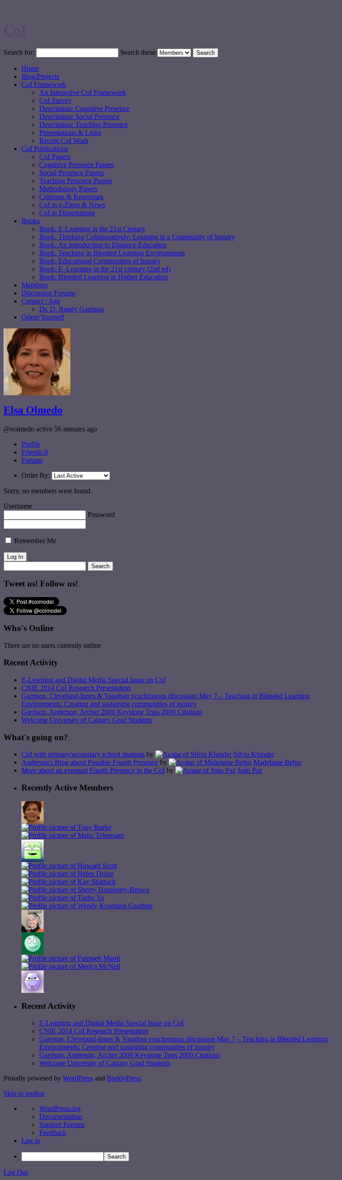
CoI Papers (54, 156)
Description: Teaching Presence (83, 124)
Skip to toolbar (24, 1093)
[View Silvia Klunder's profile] (193, 754)
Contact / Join (40, 301)
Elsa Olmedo (33, 410)
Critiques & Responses (71, 197)
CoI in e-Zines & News (72, 205)
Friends (34, 452)
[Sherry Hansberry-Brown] (85, 889)
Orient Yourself (42, 317)
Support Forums (62, 1124)
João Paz (249, 770)
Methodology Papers (68, 189)
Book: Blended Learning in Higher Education (103, 277)
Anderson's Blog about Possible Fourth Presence (89, 762)
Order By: (35, 475)
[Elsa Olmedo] (32, 821)
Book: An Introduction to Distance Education (103, 245)
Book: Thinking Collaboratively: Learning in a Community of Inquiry (137, 237)
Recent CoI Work (64, 140)
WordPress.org (60, 1108)
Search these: (138, 52)
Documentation (60, 1116)
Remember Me (34, 541)
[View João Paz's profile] (205, 770)
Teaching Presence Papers (75, 180)
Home (30, 68)
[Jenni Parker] (32, 930)
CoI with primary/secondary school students (83, 754)
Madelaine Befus (277, 762)
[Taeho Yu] (62, 897)
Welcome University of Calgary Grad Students (86, 720)
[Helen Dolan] (67, 873)
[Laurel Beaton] (32, 859)
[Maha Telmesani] (72, 835)
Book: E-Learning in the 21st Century (92, 229)
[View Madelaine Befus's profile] (210, 762)
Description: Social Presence (79, 116)
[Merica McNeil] (70, 966)
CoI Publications (44, 148)
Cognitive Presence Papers (76, 164)
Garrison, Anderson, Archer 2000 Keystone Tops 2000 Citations (111, 712)
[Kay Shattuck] (68, 881)
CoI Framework (43, 84)
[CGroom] (32, 990)
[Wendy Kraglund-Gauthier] (87, 906)
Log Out (16, 1172)
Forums (32, 460)
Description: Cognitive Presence (84, 108)
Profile (30, 444)
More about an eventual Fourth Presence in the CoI (93, 770)
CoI (15, 30)
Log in (30, 1140)
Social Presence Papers (71, 172)
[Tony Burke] (66, 827)
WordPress (78, 1078)
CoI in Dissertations (67, 213)
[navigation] (171, 1133)
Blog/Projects (40, 76)
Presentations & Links (70, 132)
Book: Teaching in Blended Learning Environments (112, 253)
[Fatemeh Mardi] (70, 958)
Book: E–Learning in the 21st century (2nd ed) (105, 269)
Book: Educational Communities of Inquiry (100, 261)
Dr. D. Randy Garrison (71, 309)
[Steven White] (32, 952)
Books (30, 221)
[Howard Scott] (69, 865)
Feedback (52, 1132)
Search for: (19, 52)
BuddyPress (124, 1078)
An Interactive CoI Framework (82, 92)
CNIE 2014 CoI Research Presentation (75, 688)
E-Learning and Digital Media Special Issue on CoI (93, 680)
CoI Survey (55, 100)
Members (34, 285)
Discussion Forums (48, 293)
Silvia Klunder (253, 754)
